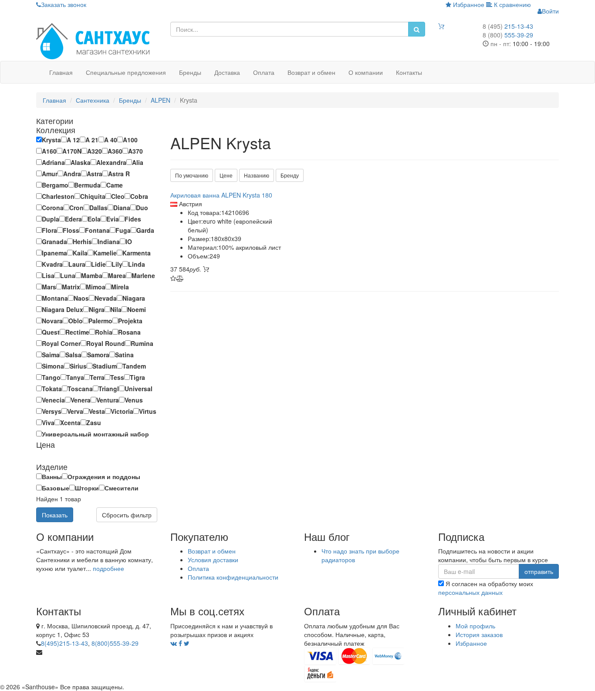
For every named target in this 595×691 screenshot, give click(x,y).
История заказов (479, 634)
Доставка (227, 72)
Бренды (190, 72)
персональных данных (470, 592)
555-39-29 (508, 34)
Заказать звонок (63, 4)
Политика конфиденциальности (233, 577)
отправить (538, 571)
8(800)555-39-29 (115, 643)
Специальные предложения (126, 72)
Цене (226, 175)
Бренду (290, 175)
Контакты (409, 72)
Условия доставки (213, 559)
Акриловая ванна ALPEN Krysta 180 (221, 195)
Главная (61, 72)
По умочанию (191, 175)
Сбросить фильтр (127, 514)
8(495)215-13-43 (64, 643)
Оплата (263, 72)
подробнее (108, 568)
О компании (365, 72)
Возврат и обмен (311, 72)
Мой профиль (475, 625)
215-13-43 (508, 26)
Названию (256, 175)
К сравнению (511, 4)
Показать (55, 514)
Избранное (467, 4)
